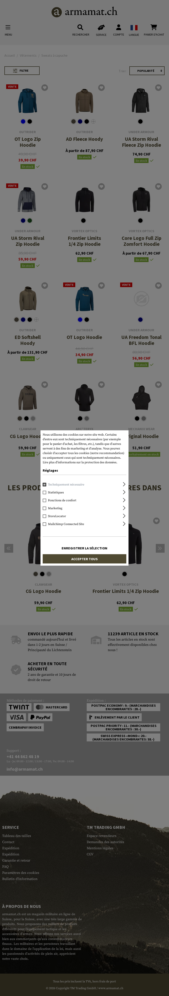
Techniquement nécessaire (66, 485)
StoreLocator (57, 516)
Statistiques (56, 492)
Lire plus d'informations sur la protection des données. (80, 462)
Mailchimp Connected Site (66, 524)
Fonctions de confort (62, 500)
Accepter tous (84, 559)
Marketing (55, 508)
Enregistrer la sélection (84, 548)
